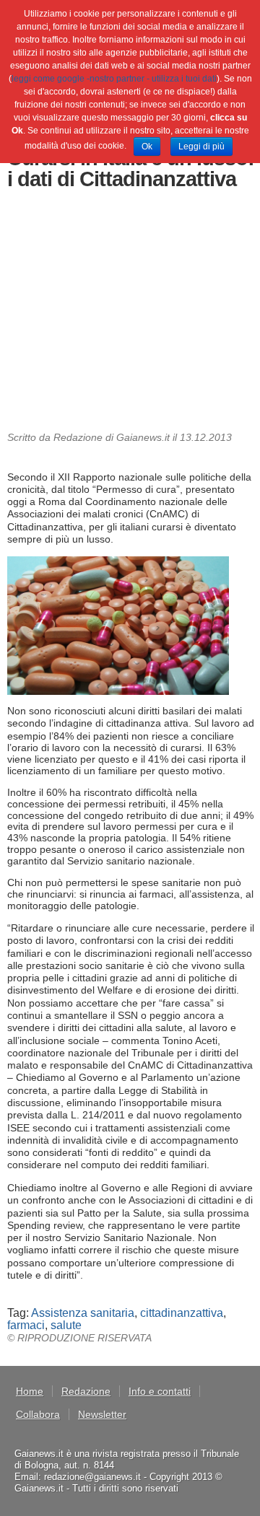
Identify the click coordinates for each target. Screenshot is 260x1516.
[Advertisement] (130, 314)
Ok (147, 146)
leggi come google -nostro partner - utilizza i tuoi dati (114, 79)
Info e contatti (160, 1391)
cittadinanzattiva (181, 1313)
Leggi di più (201, 146)
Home (29, 1391)
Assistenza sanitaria (82, 1313)
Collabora (38, 1414)
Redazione (85, 1391)
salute (66, 1325)
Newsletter (102, 1414)
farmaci (26, 1325)
